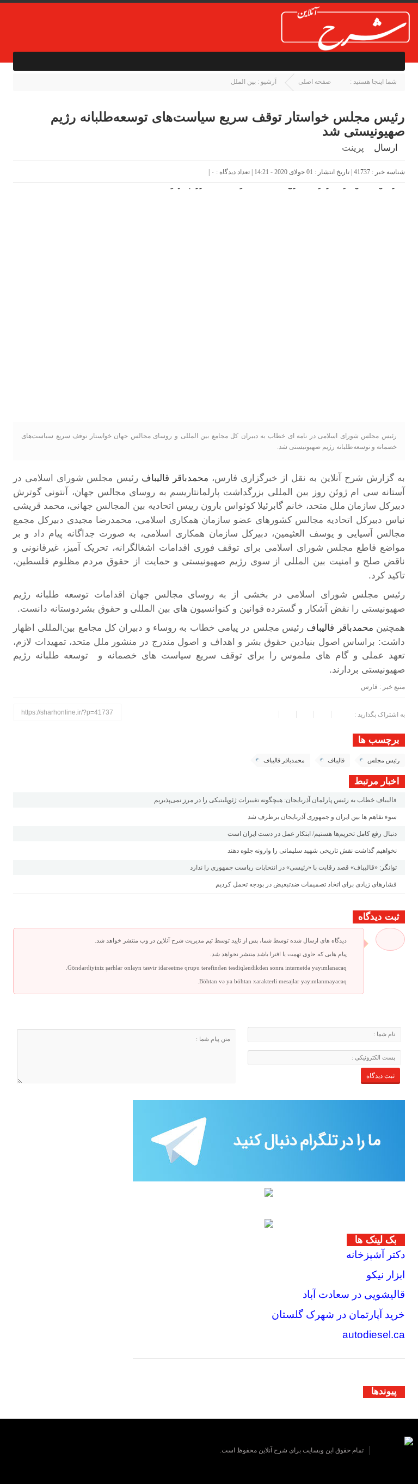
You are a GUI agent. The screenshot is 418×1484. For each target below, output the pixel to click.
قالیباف (336, 760)
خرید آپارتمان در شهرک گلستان (338, 1314)
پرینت (355, 148)
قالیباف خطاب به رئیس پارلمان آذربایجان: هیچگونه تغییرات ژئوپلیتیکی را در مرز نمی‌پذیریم (275, 800)
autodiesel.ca (373, 1334)
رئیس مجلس (383, 760)
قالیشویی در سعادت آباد (354, 1294)
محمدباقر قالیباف (175, 478)
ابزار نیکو (385, 1274)
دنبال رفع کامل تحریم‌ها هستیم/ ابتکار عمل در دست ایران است (312, 834)
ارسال (386, 148)
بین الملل (243, 81)
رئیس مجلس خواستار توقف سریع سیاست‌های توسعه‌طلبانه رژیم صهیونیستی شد (228, 123)
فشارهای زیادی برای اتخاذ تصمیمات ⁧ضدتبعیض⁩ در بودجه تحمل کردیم (306, 884)
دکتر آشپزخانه (375, 1254)
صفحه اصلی (314, 81)
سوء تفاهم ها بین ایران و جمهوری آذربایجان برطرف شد (322, 817)
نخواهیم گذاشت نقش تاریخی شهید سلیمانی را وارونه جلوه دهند (312, 850)
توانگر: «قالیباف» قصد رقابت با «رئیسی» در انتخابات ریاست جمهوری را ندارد (293, 867)
